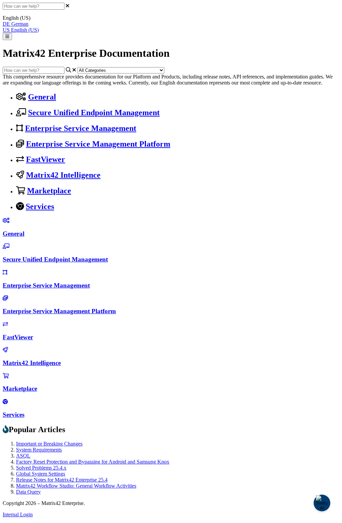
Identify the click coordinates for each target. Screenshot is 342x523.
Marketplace (49, 190)
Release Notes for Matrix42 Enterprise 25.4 (62, 480)
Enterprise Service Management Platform (98, 144)
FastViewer (45, 159)
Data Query (28, 492)
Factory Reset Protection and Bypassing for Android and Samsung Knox (92, 462)
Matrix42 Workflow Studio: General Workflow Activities (76, 486)
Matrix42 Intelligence (63, 175)
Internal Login (18, 514)
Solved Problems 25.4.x (41, 468)
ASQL (23, 456)
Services (40, 206)
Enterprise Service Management (80, 128)
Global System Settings (40, 474)
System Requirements (39, 450)
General (42, 97)
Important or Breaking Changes (49, 444)
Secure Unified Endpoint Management (94, 112)
